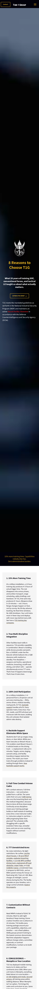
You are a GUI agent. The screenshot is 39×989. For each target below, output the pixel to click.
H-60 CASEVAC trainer (18, 866)
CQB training (26, 797)
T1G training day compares (16, 621)
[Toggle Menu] (35, 4)
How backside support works (16, 764)
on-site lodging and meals (16, 977)
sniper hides (18, 865)
